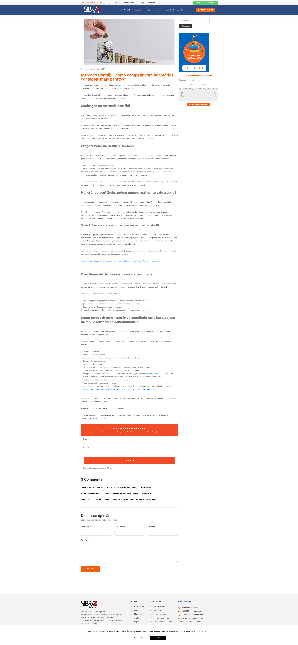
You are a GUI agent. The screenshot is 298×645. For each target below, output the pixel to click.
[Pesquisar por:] (194, 20)
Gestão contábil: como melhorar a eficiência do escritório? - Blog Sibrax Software (116, 487)
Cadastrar (129, 460)
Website (151, 527)
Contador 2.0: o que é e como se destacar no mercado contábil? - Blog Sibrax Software (119, 499)
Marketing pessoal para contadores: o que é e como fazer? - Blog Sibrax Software (116, 493)
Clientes (138, 10)
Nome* (86, 439)
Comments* (86, 540)
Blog (159, 10)
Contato (180, 10)
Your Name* (86, 527)
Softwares (149, 10)
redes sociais (152, 374)
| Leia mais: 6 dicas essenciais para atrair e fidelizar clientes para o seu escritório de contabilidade (118, 389)
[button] (198, 99)
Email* (86, 448)
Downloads (170, 10)
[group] (185, 94)
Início (120, 10)
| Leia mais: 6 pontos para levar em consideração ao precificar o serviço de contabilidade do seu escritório (122, 261)
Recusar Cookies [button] (140, 638)
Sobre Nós (128, 10)
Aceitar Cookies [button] (157, 638)
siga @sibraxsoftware (199, 104)
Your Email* (119, 527)
